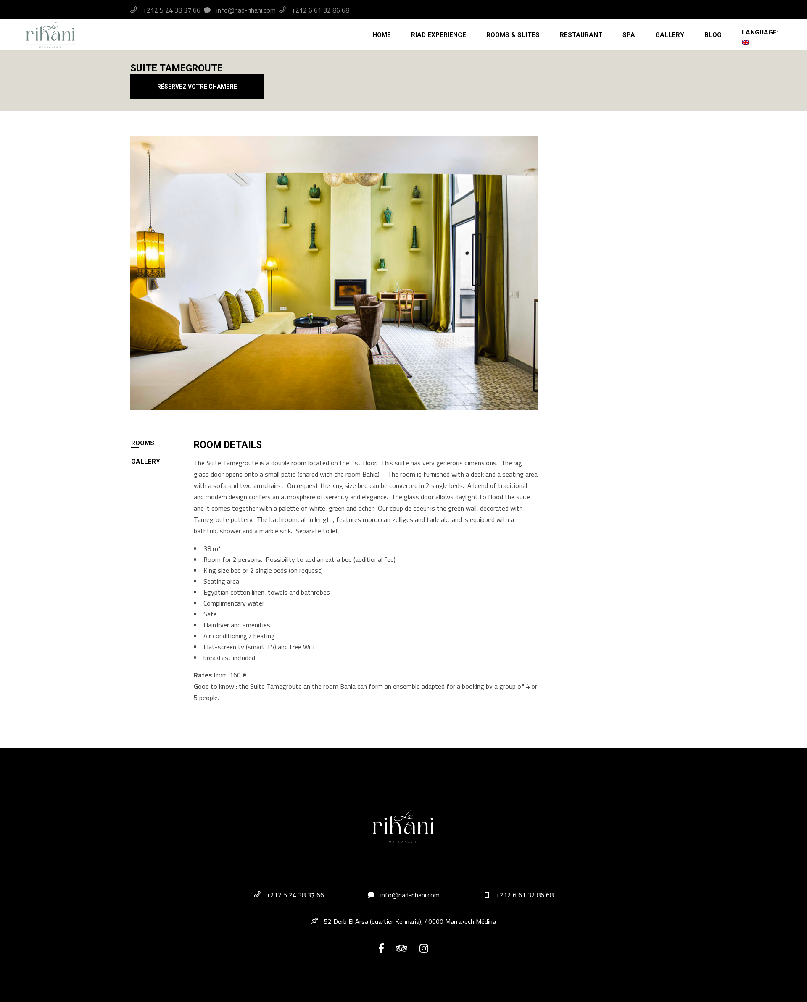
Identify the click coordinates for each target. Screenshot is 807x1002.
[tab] (162, 443)
